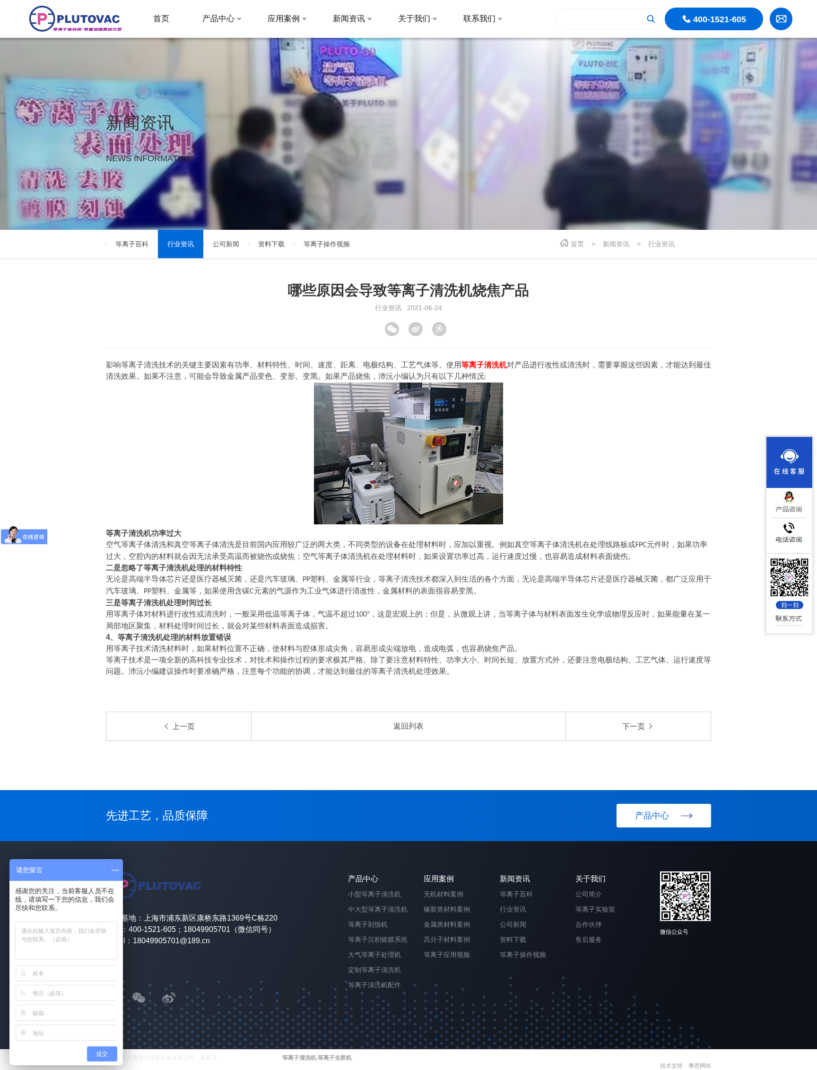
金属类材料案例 (447, 924)
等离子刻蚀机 (368, 924)
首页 (577, 244)
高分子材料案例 (447, 939)
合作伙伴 (588, 924)
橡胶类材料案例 (447, 909)
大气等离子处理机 (374, 954)
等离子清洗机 (299, 1057)
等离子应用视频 (447, 954)
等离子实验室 (595, 909)
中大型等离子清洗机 (378, 909)
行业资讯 (661, 244)
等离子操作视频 (523, 954)
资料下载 (513, 939)
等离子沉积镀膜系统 (378, 939)
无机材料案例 (443, 894)
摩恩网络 (699, 1065)
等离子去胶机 (335, 1057)
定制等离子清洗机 (374, 970)
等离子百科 (516, 894)
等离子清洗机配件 (374, 985)
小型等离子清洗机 (374, 894)
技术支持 (671, 1065)
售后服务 (588, 939)
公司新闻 (513, 924)
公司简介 (588, 894)
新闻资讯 (616, 244)
